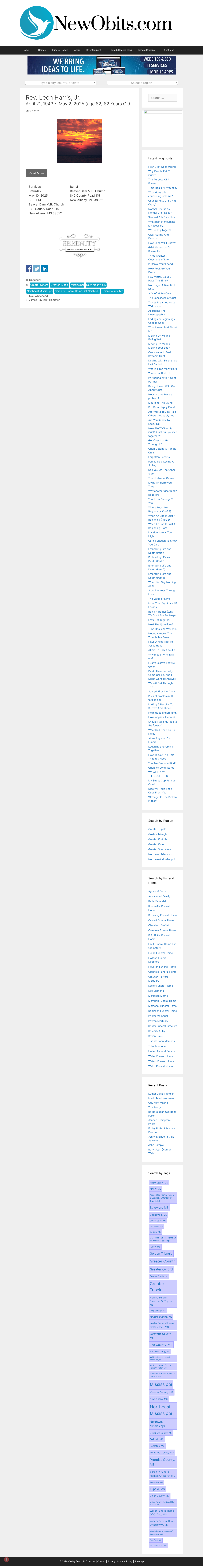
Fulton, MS (155, 1246)
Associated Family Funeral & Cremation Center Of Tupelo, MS (162, 1198)
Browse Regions (146, 50)
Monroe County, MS (161, 1392)
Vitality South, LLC (77, 1561)
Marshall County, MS (160, 1351)
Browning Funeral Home (162, 915)
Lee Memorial (156, 990)
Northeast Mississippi (40, 291)
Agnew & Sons (157, 891)
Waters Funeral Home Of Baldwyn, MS (162, 1523)
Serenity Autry (156, 1031)
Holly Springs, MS (158, 1311)
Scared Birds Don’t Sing (162, 691)
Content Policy (125, 1561)
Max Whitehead (38, 296)
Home (26, 50)
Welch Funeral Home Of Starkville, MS (161, 1533)
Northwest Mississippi (161, 859)
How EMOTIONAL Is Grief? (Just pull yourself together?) (162, 432)
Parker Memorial (158, 1015)
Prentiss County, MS (162, 1462)
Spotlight (169, 50)
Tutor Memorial (157, 1046)
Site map (139, 1561)
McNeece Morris (158, 995)
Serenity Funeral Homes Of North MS (77, 291)
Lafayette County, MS (160, 1335)
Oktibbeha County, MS (161, 1433)
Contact (42, 50)
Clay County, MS (156, 1226)
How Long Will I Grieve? (162, 242)
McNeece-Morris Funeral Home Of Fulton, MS (160, 1366)
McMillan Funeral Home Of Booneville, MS (160, 1358)
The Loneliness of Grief (162, 297)
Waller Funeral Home (160, 1056)
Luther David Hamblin (161, 1093)
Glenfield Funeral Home (162, 971)
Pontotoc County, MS (162, 1452)
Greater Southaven (159, 849)
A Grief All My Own (159, 293)
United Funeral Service (161, 1051)
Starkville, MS (156, 1482)
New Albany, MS (96, 284)
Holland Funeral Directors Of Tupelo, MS (161, 1301)
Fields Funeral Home (160, 953)
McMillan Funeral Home (162, 1000)
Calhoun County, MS (158, 1221)
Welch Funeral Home (160, 1066)
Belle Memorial (157, 901)
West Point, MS (155, 1540)
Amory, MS (155, 1188)
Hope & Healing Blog (121, 50)
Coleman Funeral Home (162, 930)
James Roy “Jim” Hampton (44, 299)
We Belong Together (160, 230)
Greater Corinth (157, 839)
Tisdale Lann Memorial (162, 1041)
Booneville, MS (158, 1214)
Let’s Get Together (159, 619)
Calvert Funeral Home (161, 920)
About (77, 50)
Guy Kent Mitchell (158, 1102)
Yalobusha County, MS (158, 1545)
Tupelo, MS (157, 1489)
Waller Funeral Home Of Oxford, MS (162, 1512)
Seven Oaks (155, 1036)
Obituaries (35, 280)
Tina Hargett (155, 1107)
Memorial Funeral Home (162, 1005)
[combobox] (60, 83)
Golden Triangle (157, 834)
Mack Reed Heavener (161, 1098)
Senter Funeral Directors (162, 1026)
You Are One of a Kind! (162, 763)
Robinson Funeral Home (162, 1010)
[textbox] (60, 83)
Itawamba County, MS (161, 1316)
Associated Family (159, 896)
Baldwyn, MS (159, 1207)
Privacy (111, 1561)
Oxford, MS (156, 1439)
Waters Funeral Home (161, 1061)
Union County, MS (112, 291)
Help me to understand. (162, 712)
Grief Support (93, 50)
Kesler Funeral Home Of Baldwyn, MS (162, 1325)
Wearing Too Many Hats (162, 368)
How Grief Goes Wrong (162, 166)
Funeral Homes (60, 50)
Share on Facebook (29, 268)
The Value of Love (159, 598)
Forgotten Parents (159, 457)
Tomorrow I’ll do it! (159, 373)
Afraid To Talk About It (161, 650)
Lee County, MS (161, 1345)
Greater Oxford (39, 284)
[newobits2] (101, 73)
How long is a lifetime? (161, 717)
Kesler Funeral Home (160, 985)
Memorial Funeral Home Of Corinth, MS (162, 1375)
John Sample (156, 1145)
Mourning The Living (160, 402)
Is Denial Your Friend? (161, 264)
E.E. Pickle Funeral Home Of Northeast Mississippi (163, 1239)
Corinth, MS (155, 1232)
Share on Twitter (36, 268)
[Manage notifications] (6, 1559)
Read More (36, 173)
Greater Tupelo (60, 284)
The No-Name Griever (161, 478)
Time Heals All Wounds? (162, 187)
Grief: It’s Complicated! (161, 767)
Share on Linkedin (44, 268)
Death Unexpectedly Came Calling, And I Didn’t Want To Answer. (162, 675)
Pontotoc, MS (157, 1446)
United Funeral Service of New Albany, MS (162, 1503)
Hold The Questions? (160, 624)
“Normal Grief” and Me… (162, 217)
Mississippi (77, 284)
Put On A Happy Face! (161, 407)
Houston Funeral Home (162, 966)
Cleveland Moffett (159, 925)
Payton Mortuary (158, 1021)
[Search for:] (162, 97)
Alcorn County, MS (159, 1183)
